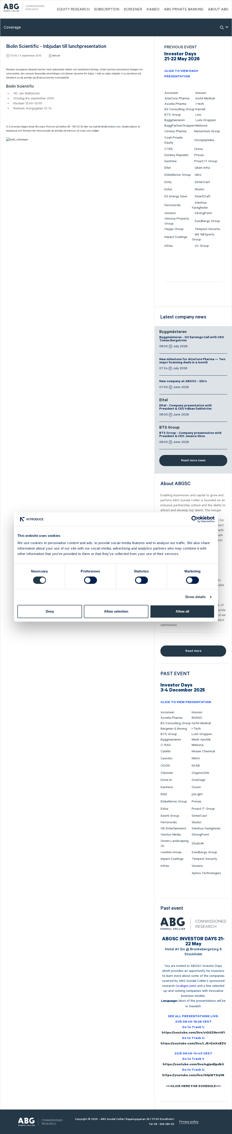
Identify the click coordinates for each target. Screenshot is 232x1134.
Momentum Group (207, 131)
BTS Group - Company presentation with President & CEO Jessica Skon (190, 435)
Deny (50, 611)
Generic (170, 213)
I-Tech (196, 729)
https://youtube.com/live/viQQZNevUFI (193, 1033)
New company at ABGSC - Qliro (183, 382)
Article (56, 55)
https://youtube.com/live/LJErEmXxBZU (193, 1044)
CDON (165, 765)
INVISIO (197, 718)
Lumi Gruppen (206, 120)
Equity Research (73, 9)
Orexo (198, 149)
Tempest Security (207, 229)
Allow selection (116, 611)
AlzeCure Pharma (176, 98)
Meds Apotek (201, 739)
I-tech (200, 104)
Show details (195, 597)
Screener (133, 9)
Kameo (153, 9)
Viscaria (197, 866)
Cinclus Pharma (175, 131)
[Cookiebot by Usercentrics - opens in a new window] (195, 519)
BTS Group (172, 115)
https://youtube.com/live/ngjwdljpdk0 (193, 1065)
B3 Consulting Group (179, 109)
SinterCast (202, 182)
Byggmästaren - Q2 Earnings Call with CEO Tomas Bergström (191, 339)
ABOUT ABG (218, 9)
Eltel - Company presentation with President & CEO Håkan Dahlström (185, 407)
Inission (201, 93)
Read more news (193, 460)
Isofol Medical (205, 98)
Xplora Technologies (206, 873)
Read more (193, 651)
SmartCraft (202, 196)
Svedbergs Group (207, 221)
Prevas (199, 155)
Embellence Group (177, 175)
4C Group (202, 246)
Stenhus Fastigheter (206, 828)
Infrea (168, 246)
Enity (168, 182)
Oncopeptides (204, 140)
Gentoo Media (171, 834)
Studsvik (198, 843)
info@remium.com (111, 126)
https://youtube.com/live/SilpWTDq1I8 (193, 1076)
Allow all (182, 611)
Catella (165, 751)
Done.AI (166, 780)
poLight (197, 794)
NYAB (196, 765)
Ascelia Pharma (175, 104)
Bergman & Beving (174, 729)
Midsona (201, 125)
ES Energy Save (175, 196)
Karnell (200, 109)
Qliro (198, 175)
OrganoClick (200, 773)
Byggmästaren (174, 120)
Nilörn (196, 758)
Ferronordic (172, 205)
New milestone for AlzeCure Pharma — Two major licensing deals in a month (192, 361)
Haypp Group (174, 229)
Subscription (106, 9)
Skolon (199, 189)
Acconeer (171, 93)
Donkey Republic (176, 155)
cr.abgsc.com (186, 986)
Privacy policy (188, 1122)
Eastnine (170, 161)
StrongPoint (203, 213)
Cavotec (166, 758)
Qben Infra (202, 168)
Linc (198, 115)
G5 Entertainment (173, 828)
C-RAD (166, 745)
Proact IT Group (205, 161)
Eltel (167, 168)
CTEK (168, 149)
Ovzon (196, 787)
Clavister (167, 773)
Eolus (168, 189)
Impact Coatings (175, 237)
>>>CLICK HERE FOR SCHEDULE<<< (193, 1086)
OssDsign (198, 780)
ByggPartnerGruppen (179, 125)
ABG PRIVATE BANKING (183, 9)
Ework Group (170, 816)
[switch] (90, 580)
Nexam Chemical (203, 751)
